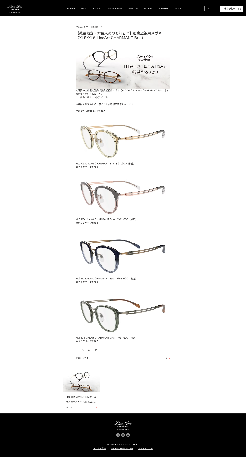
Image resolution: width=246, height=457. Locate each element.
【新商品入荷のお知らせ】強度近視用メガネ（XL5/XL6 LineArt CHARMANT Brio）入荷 (81, 400)
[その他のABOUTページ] (137, 8)
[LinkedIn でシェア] (89, 350)
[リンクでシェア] (95, 350)
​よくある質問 (99, 448)
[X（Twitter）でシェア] (83, 350)
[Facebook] (128, 435)
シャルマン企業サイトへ (122, 448)
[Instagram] (118, 435)
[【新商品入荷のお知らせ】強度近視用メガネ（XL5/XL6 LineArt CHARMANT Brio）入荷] (81, 381)
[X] (123, 435)
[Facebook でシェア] (77, 350)
